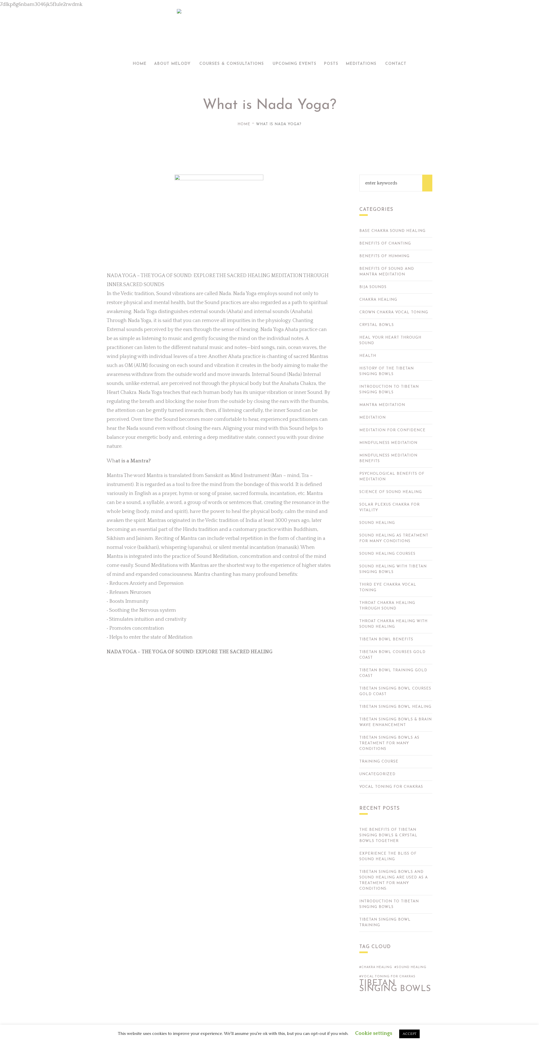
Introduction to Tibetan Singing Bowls (389, 389)
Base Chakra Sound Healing (392, 231)
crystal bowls (376, 325)
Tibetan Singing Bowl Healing (395, 707)
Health (367, 356)
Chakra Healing (378, 300)
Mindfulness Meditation (388, 443)
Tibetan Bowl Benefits (386, 639)
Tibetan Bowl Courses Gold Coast (392, 654)
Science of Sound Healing (390, 492)
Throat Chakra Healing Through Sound (387, 605)
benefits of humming (384, 256)
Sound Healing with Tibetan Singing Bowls (393, 569)
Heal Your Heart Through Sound (390, 340)
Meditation (372, 417)
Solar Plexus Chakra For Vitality (389, 507)
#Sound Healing (410, 967)
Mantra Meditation (382, 405)
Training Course (378, 761)
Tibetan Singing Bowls (395, 986)
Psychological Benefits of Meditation (391, 476)
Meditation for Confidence (392, 430)
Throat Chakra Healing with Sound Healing (393, 624)
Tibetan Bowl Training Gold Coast (393, 673)
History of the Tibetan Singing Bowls (386, 371)
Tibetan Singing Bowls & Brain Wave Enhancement (395, 722)
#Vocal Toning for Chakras (387, 976)
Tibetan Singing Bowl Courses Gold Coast (395, 691)
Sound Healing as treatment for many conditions (393, 538)
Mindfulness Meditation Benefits (388, 458)
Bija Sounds (373, 287)
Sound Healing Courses (387, 554)
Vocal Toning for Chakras (391, 787)
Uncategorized (377, 774)
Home (243, 124)
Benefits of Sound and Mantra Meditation (386, 271)
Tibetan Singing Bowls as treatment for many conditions (389, 743)
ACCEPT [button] (409, 1034)
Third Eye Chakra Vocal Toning (387, 587)
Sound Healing (377, 523)
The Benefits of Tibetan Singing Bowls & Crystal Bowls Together (388, 835)
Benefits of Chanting (385, 243)
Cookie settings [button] (373, 1033)
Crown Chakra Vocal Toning (393, 312)
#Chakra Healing (375, 967)
